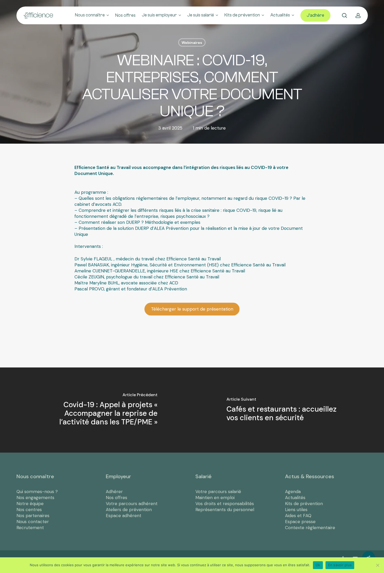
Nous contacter (32, 521)
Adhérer (114, 491)
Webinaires (192, 42)
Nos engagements (35, 497)
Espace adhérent (123, 515)
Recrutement (30, 527)
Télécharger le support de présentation (192, 309)
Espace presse (300, 521)
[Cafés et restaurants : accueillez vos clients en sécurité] (288, 409)
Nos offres (116, 497)
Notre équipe (30, 503)
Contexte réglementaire (310, 527)
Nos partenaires (32, 515)
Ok (318, 565)
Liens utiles (296, 509)
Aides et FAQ (298, 515)
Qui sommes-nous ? (37, 491)
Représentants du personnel (224, 509)
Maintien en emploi (215, 497)
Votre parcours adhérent (132, 503)
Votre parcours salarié (218, 491)
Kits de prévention (304, 503)
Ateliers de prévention (129, 509)
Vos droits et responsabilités (224, 503)
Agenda (293, 491)
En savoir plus (340, 565)
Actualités (295, 497)
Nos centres (29, 509)
